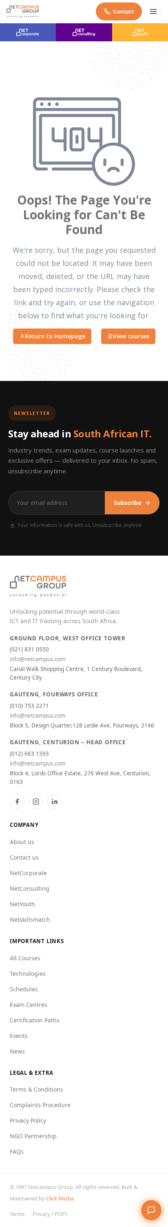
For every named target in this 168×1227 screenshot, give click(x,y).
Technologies (28, 973)
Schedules (24, 989)
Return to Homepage (55, 336)
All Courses (25, 958)
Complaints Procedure (40, 1105)
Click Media (59, 1198)
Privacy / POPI (50, 1214)
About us (22, 842)
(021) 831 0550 (29, 649)
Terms (17, 1214)
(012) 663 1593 (29, 753)
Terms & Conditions (36, 1089)
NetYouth (22, 904)
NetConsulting (29, 888)
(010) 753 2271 (29, 705)
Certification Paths (35, 1020)
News (17, 1051)
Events (19, 1036)
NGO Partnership (33, 1136)
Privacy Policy (28, 1120)
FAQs (17, 1151)
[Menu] (153, 11)
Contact (123, 11)
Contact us (24, 857)
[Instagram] (36, 801)
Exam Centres (28, 1005)
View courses (131, 336)
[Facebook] (17, 801)
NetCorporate (28, 873)
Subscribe (127, 503)
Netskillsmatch (30, 919)
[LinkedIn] (54, 801)
